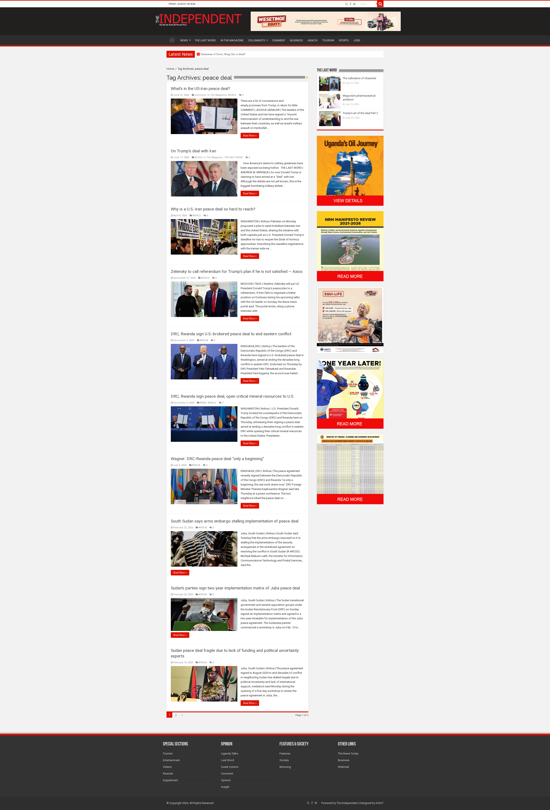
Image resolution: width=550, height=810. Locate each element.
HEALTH (313, 40)
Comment (227, 773)
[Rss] (346, 4)
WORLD (232, 95)
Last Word (227, 760)
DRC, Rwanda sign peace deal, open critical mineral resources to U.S (232, 396)
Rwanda (168, 773)
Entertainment (171, 760)
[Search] (380, 4)
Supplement (170, 780)
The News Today (348, 753)
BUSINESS (296, 40)
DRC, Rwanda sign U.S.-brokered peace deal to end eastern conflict (231, 333)
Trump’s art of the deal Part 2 (360, 113)
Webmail (343, 766)
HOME (172, 39)
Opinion (226, 780)
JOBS (356, 40)
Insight (225, 786)
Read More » (250, 135)
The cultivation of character (359, 78)
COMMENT (278, 40)
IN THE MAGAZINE (232, 40)
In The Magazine (217, 95)
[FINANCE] (350, 469)
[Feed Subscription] (307, 77)
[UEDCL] (350, 393)
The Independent (347, 803)
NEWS (184, 40)
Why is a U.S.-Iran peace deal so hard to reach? (213, 209)
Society (284, 760)
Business (343, 760)
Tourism (168, 753)
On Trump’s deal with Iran (193, 150)
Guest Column (229, 766)
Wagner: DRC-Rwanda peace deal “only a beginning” (217, 458)
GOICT (379, 803)
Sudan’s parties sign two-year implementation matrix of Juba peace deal (235, 588)
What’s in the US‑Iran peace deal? (200, 88)
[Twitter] (354, 4)
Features (285, 753)
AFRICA (204, 340)
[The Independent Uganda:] (198, 19)
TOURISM (328, 40)
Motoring (285, 766)
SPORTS (344, 40)
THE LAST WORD (205, 40)
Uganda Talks (229, 753)
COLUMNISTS (256, 40)
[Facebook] (350, 4)
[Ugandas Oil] (350, 170)
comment (200, 95)
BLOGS (198, 157)
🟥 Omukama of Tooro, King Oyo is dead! (221, 54)
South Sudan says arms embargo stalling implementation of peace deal (234, 521)
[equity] (350, 319)
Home (170, 68)
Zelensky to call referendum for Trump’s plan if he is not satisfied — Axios (236, 271)
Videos (167, 766)
